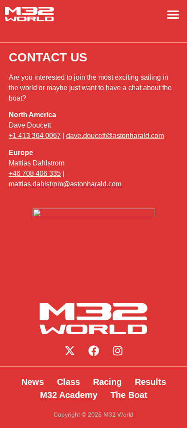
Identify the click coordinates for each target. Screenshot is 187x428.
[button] (173, 14)
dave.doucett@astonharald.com (115, 135)
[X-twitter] (69, 351)
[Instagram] (117, 351)
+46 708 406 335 (35, 173)
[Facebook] (93, 351)
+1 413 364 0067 (35, 135)
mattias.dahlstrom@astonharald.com (65, 184)
